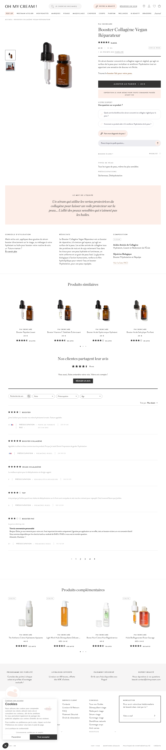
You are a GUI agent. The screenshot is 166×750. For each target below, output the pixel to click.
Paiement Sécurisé (70, 714)
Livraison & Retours (70, 707)
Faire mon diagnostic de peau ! (114, 133)
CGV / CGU (95, 746)
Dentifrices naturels (97, 721)
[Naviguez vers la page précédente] (71, 559)
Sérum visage (94, 714)
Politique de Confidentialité (136, 746)
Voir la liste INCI (120, 262)
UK (15, 746)
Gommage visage (96, 717)
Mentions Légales (111, 746)
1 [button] (80, 346)
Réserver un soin (128, 6)
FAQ (64, 711)
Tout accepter (43, 737)
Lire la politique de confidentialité (17, 728)
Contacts (66, 704)
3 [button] (85, 346)
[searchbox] (17, 396)
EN (10, 746)
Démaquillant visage (97, 707)
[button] (5, 746)
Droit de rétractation (71, 717)
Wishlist (153, 154)
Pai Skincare (105, 24)
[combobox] (43, 396)
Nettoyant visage (96, 711)
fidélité (119, 52)
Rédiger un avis (83, 381)
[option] (10, 55)
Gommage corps (96, 724)
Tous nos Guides (96, 704)
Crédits (157, 746)
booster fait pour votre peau (119, 73)
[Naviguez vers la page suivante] (94, 559)
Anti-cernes (94, 728)
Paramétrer (16, 737)
